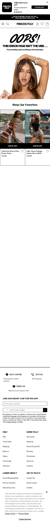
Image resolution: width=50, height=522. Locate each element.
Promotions (31, 456)
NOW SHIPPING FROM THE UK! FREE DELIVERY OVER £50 (25, 17)
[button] (47, 24)
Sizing (5, 456)
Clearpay (6, 466)
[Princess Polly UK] (25, 24)
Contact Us (31, 478)
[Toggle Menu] (2, 24)
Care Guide (7, 461)
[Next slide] (47, 128)
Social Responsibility (10, 478)
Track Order (7, 442)
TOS (21, 422)
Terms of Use (10, 513)
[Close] (47, 492)
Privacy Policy (11, 422)
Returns (6, 451)
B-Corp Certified (9, 483)
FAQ (4, 437)
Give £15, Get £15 (33, 446)
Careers (30, 466)
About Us (30, 461)
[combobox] (6, 410)
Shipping (6, 446)
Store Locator (32, 483)
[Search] (7, 24)
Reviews (30, 451)
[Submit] (45, 410)
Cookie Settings (25, 519)
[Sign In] (37, 24)
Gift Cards (31, 437)
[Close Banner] (47, 2)
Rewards (30, 442)
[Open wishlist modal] (22, 151)
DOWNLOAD (41, 7)
